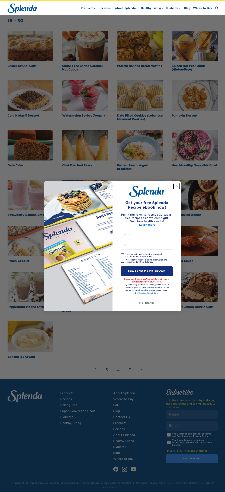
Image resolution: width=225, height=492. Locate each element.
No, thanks (146, 302)
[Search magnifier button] (216, 8)
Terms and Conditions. (148, 293)
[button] (94, 8)
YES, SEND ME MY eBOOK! (146, 270)
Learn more (147, 225)
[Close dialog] (176, 186)
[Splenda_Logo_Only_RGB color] (22, 8)
